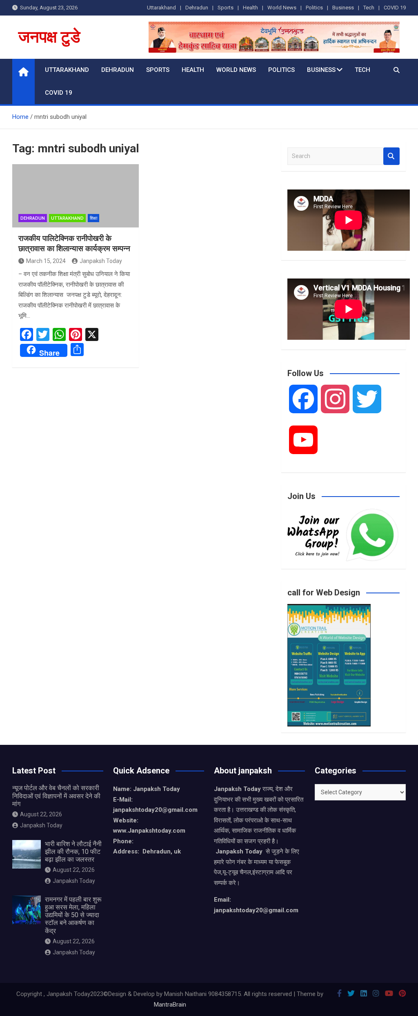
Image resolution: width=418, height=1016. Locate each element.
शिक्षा (93, 218)
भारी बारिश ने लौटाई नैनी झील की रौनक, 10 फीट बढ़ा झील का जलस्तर (73, 851)
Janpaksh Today (101, 261)
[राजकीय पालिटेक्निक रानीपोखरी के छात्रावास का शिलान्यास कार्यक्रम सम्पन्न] (75, 195)
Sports (225, 7)
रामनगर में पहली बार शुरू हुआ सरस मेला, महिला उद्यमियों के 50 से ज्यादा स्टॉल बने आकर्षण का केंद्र (73, 915)
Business (343, 7)
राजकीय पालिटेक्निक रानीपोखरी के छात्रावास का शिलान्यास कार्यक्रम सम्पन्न (74, 243)
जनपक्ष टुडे (49, 37)
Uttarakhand (161, 7)
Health (250, 7)
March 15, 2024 (46, 261)
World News (281, 7)
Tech (368, 7)
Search (391, 156)
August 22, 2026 (41, 814)
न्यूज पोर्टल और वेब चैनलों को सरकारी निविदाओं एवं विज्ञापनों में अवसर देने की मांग (56, 795)
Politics (314, 7)
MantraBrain (170, 1004)
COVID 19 (395, 7)
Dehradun (196, 7)
